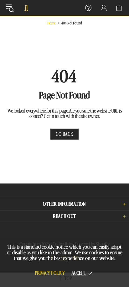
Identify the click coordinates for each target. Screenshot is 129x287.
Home (51, 23)
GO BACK (65, 134)
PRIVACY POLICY (50, 273)
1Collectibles (26, 8)
